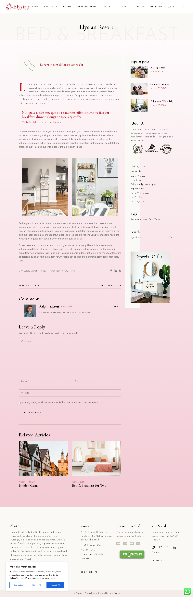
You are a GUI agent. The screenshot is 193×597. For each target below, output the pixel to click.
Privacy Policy (159, 560)
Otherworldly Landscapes (143, 184)
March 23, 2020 (158, 71)
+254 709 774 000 (92, 545)
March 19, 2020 (27, 482)
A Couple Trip (157, 67)
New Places (136, 180)
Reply (117, 306)
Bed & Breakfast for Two (89, 485)
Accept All (55, 585)
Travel (72, 271)
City (66, 271)
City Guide (24, 271)
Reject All (36, 585)
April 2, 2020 (67, 307)
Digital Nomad (37, 271)
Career (155, 552)
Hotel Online (114, 593)
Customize (18, 585)
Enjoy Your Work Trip (161, 101)
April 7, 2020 (78, 482)
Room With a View (140, 193)
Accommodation (55, 271)
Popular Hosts (137, 188)
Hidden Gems (28, 485)
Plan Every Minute (159, 84)
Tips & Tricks (137, 197)
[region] (37, 576)
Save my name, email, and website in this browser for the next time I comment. (60, 402)
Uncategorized (138, 201)
